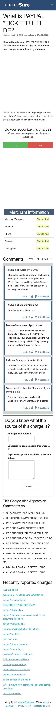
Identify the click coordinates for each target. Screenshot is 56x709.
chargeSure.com (26, 702)
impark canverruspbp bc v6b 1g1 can (21, 628)
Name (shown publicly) (20, 433)
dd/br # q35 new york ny (14, 664)
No (40, 145)
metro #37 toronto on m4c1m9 (17, 654)
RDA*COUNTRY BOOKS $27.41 (19, 604)
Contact (9, 705)
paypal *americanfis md (14, 599)
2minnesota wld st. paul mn (16, 669)
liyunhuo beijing (10, 589)
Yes (15, 145)
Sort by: (30, 259)
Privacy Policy (24, 705)
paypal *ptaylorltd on (13, 610)
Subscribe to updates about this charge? (29, 445)
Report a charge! (42, 705)
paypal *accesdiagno (13, 649)
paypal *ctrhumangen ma (15, 644)
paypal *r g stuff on (12, 633)
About (46, 702)
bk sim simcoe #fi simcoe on (17, 679)
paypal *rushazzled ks (14, 623)
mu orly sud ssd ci (12, 693)
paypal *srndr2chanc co (14, 674)
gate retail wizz (10, 638)
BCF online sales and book (16, 659)
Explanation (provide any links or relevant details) (29, 456)
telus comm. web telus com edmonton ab (23, 594)
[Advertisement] (28, 83)
